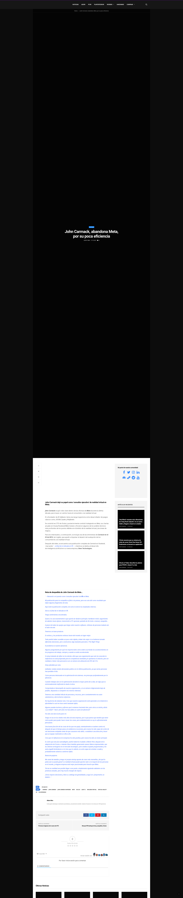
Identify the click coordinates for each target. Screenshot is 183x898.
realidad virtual (92, 789)
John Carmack (52, 789)
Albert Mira (87, 240)
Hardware (120, 4)
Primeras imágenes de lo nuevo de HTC (48, 826)
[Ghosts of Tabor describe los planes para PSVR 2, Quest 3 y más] (131, 560)
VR (36, 792)
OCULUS (78, 789)
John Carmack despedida (64, 789)
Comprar (130, 4)
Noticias (76, 4)
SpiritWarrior (122, 526)
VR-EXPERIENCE (42, 792)
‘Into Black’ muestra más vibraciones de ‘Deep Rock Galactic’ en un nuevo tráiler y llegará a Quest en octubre (131, 522)
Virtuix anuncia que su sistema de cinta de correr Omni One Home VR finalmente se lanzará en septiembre (130, 542)
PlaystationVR (99, 4)
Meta (73, 789)
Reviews (109, 4)
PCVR (89, 4)
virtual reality (102, 789)
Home (75, 11)
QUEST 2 (84, 789)
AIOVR (83, 4)
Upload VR (44, 787)
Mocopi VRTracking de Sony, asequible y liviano (94, 826)
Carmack (45, 789)
